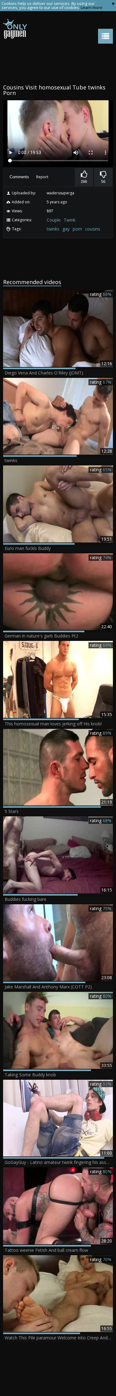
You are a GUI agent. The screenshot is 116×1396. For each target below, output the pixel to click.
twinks (53, 229)
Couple (54, 220)
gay (66, 229)
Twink (69, 220)
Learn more (91, 7)
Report (42, 176)
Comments (19, 177)
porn (77, 229)
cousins (92, 229)
